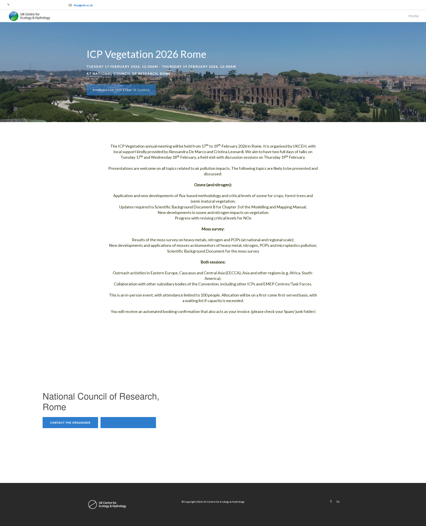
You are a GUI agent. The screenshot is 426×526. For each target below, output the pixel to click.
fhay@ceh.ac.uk (83, 5)
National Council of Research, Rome (33, 4)
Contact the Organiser (70, 423)
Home (413, 15)
